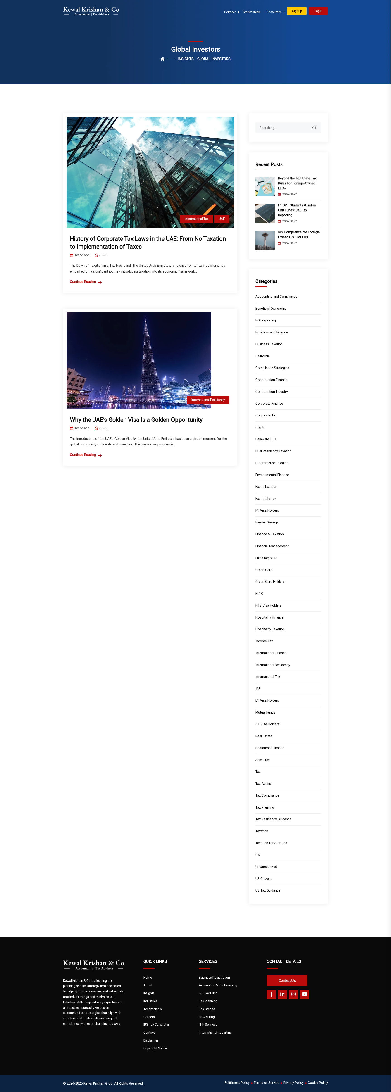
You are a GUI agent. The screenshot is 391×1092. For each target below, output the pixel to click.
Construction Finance (271, 380)
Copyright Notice (155, 1048)
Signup (297, 11)
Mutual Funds (265, 712)
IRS (257, 689)
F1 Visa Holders (267, 510)
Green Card (263, 570)
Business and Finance (271, 332)
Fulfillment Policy (237, 1083)
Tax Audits (263, 784)
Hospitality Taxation (270, 629)
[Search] (317, 125)
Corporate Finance (269, 404)
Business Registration (214, 977)
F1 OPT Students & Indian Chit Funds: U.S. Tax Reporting (297, 210)
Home (147, 977)
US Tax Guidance (267, 890)
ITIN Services (208, 1024)
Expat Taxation (266, 487)
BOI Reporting (265, 320)
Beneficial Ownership (270, 309)
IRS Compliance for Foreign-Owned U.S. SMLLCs (299, 234)
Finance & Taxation (269, 534)
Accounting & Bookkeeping (218, 985)
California (262, 356)
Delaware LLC (265, 439)
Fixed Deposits (266, 558)
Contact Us (287, 980)
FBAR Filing (207, 1017)
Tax (258, 772)
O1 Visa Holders (267, 724)
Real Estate (263, 736)
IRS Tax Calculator (156, 1024)
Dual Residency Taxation (273, 451)
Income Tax (264, 641)
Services (230, 12)
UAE (222, 219)
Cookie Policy (318, 1083)
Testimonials (251, 12)
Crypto (260, 427)
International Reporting (215, 1032)
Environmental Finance (272, 475)
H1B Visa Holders (268, 605)
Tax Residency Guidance (273, 819)
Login (318, 11)
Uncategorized (266, 867)
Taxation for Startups (271, 843)
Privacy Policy (293, 1083)
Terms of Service (266, 1083)
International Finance (270, 653)
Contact (149, 1032)
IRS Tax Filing (208, 993)
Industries (150, 1001)
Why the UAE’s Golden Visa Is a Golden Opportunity (136, 419)
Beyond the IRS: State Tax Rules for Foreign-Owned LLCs (297, 183)
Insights (149, 993)
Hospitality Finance (269, 617)
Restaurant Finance (269, 748)
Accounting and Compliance (276, 297)
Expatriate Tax (265, 499)
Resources (274, 12)
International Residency (208, 400)
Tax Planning (264, 807)
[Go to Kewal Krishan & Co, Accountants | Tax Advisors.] (167, 59)
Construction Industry (271, 392)
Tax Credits (207, 1009)
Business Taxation (269, 344)
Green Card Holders (270, 582)
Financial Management (272, 546)
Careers (149, 1017)
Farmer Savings (267, 522)
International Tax (197, 219)
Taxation (261, 831)
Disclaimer (150, 1040)
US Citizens (263, 879)
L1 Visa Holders (267, 700)
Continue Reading (83, 282)
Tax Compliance (267, 795)
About (147, 985)
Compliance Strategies (272, 368)
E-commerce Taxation (271, 463)
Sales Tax (262, 760)
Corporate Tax (266, 415)
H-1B (259, 594)
